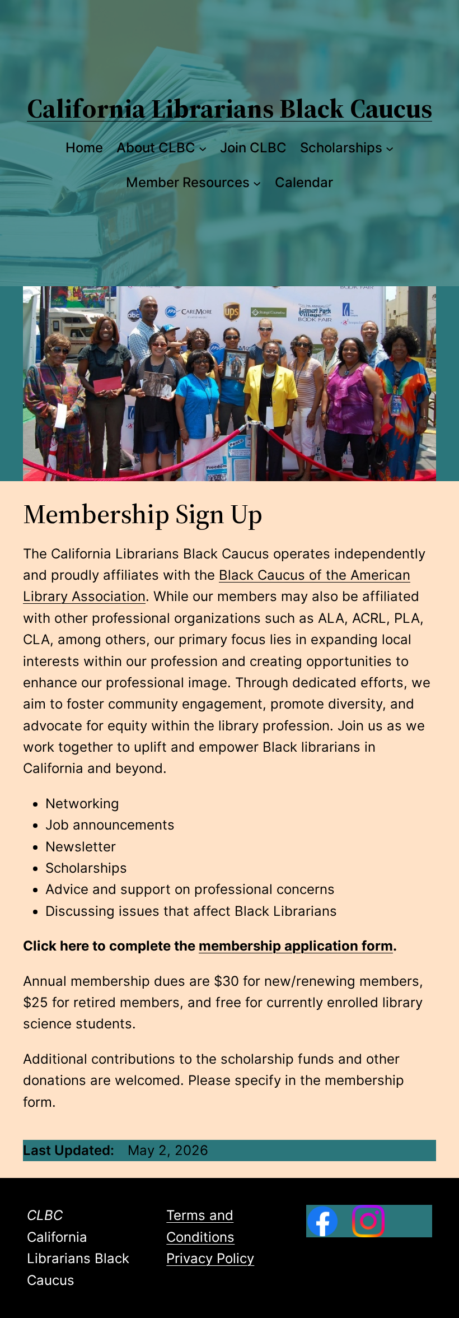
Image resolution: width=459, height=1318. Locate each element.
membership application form (296, 946)
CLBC (45, 1215)
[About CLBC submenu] (203, 148)
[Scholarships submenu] (390, 148)
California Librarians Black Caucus (229, 108)
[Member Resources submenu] (257, 183)
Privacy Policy (210, 1258)
